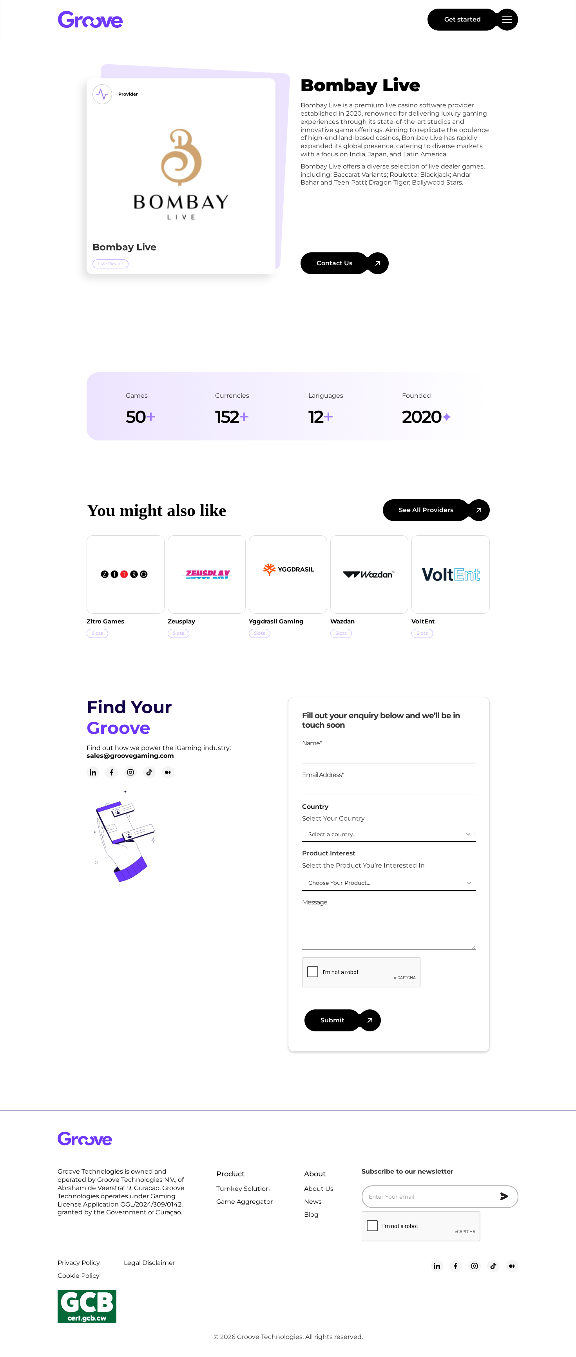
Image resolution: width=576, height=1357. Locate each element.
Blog (311, 1214)
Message (314, 902)
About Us (318, 1188)
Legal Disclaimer (149, 1262)
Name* (312, 743)
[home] (117, 20)
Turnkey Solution (243, 1188)
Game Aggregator (244, 1201)
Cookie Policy (79, 1275)
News (313, 1201)
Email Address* (323, 775)
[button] (389, 883)
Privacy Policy (79, 1262)
